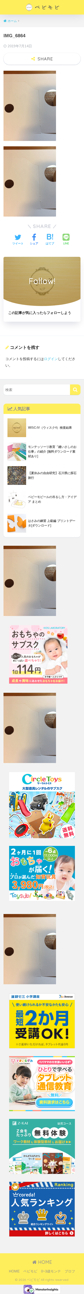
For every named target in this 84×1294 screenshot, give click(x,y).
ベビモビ (30, 1271)
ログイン (51, 359)
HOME (44, 1262)
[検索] (75, 389)
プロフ (70, 1271)
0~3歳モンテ (51, 1271)
